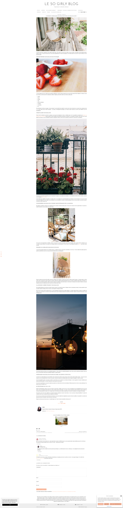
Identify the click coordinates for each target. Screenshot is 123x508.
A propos (43, 10)
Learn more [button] (14, 502)
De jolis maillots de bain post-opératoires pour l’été (76, 432)
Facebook (62, 504)
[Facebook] (83, 12)
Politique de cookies (109, 506)
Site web (37, 485)
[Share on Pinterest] (39, 428)
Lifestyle (64, 14)
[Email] (84, 12)
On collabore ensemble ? (51, 10)
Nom (37, 477)
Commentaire (38, 467)
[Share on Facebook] (37, 428)
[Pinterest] (81, 12)
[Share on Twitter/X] (38, 428)
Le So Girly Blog (61, 4)
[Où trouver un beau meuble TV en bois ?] (61, 420)
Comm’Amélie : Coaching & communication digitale (67, 10)
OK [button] (10, 504)
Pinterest (79, 504)
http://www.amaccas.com (40, 458)
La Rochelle (80, 10)
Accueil (38, 10)
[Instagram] (80, 12)
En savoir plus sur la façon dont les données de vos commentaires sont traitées (64, 491)
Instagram (44, 504)
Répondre (40, 451)
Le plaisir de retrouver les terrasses (44, 432)
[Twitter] (58, 403)
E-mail (37, 481)
